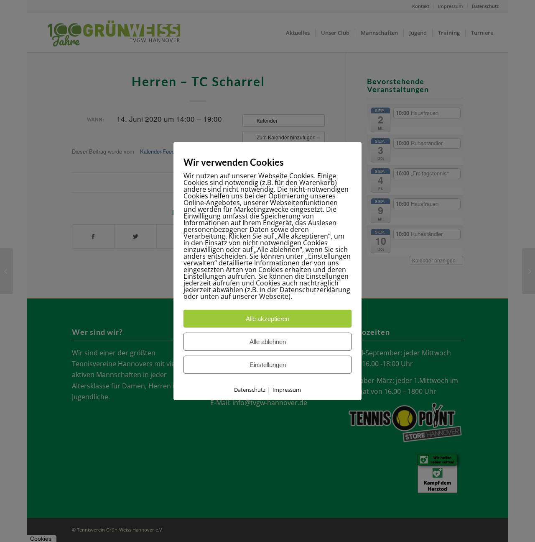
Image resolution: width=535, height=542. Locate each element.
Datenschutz (249, 389)
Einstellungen (268, 364)
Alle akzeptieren (267, 318)
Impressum (287, 389)
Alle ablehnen (268, 341)
